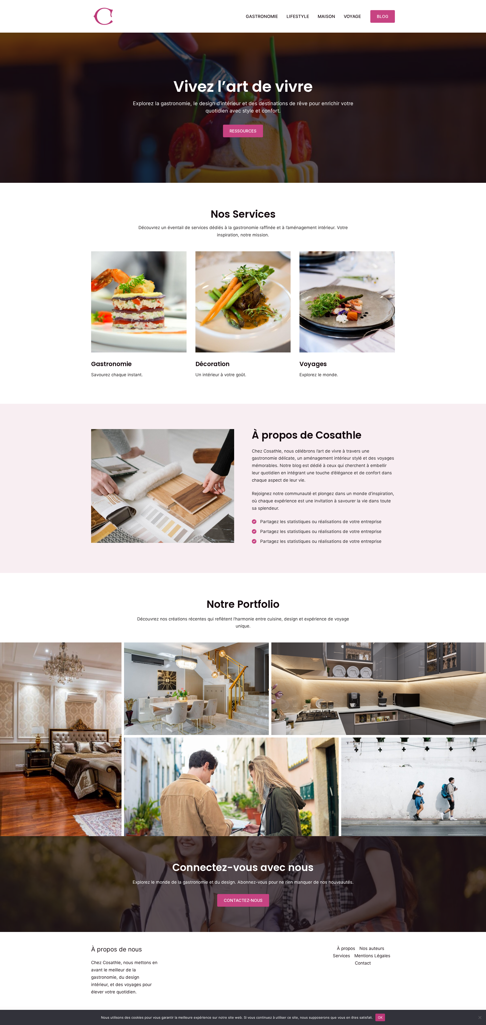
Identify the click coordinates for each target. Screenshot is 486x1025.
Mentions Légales (372, 955)
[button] (382, 16)
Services (341, 955)
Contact (363, 963)
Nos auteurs (371, 948)
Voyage (352, 16)
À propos (346, 948)
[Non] (479, 1017)
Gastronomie (262, 16)
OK (380, 1017)
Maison (326, 16)
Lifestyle (298, 16)
